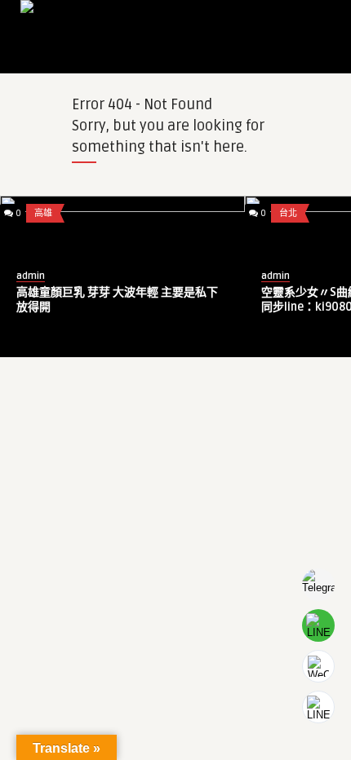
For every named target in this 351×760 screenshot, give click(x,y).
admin (238, 276)
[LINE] (318, 625)
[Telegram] (318, 584)
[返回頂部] (318, 707)
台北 (251, 213)
